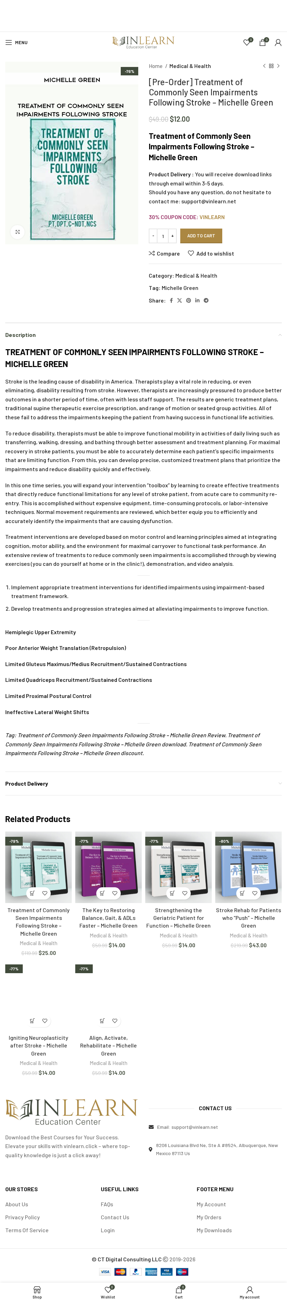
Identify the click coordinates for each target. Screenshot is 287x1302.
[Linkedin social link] (197, 300)
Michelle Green (180, 287)
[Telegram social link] (206, 300)
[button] (32, 893)
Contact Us (115, 1217)
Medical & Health (190, 66)
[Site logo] (143, 41)
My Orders (209, 1217)
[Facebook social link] (171, 300)
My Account (211, 1204)
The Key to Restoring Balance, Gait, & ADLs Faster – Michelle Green (108, 918)
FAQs (107, 1204)
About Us (16, 1204)
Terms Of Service (27, 1230)
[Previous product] (264, 65)
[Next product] (278, 65)
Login (108, 1230)
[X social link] (179, 300)
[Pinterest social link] (188, 300)
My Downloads (214, 1230)
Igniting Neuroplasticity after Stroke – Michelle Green (38, 1045)
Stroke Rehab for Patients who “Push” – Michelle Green (248, 918)
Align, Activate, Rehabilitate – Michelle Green (108, 1045)
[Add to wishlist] (44, 893)
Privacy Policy (22, 1217)
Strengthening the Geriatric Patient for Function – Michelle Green (178, 918)
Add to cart (201, 235)
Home (156, 66)
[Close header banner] (278, 9)
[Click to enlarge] (17, 232)
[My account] (278, 42)
